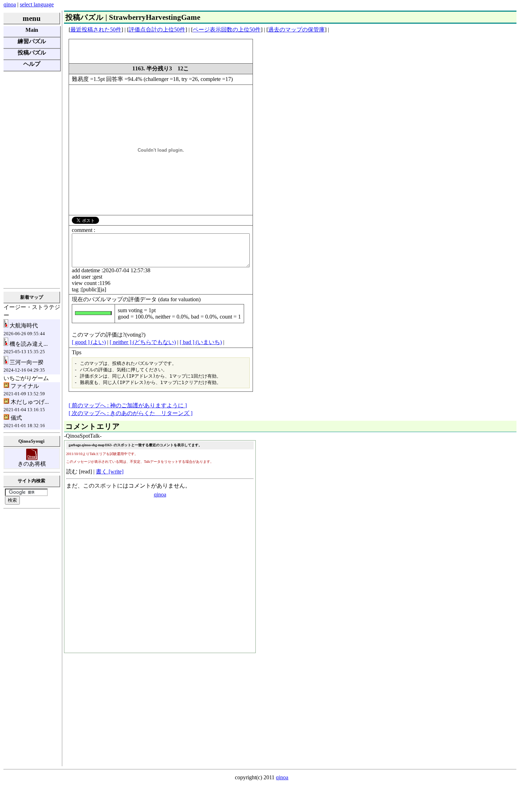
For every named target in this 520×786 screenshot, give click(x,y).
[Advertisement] (32, 179)
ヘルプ (31, 64)
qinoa (10, 4)
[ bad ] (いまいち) (201, 342)
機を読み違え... (26, 347)
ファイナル (24, 389)
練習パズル (32, 41)
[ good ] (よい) (89, 342)
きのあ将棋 (32, 464)
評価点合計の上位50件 (157, 30)
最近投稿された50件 (95, 30)
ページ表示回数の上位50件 (227, 30)
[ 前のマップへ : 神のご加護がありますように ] (128, 405)
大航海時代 (24, 329)
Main (31, 30)
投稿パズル (32, 53)
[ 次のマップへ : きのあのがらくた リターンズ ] (130, 413)
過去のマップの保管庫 (296, 30)
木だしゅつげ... (26, 405)
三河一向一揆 (24, 366)
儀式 (24, 421)
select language (37, 4)
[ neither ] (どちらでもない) (143, 342)
